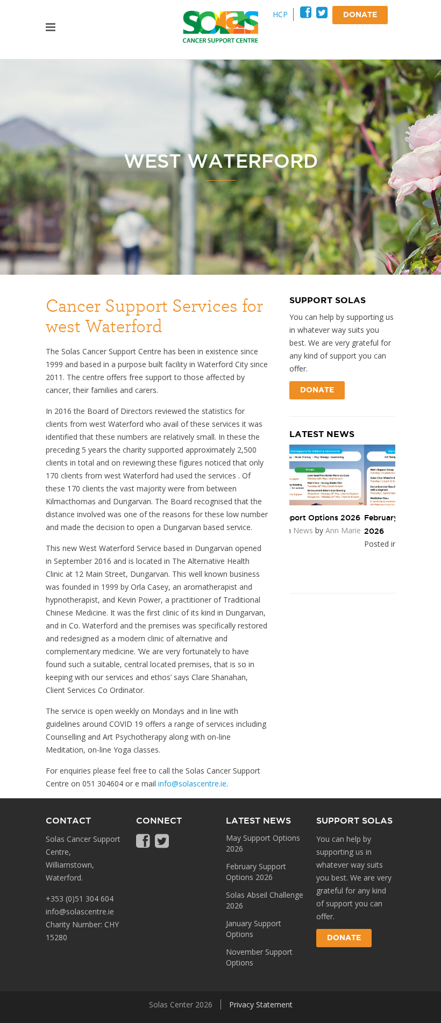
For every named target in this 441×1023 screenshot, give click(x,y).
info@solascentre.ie (192, 783)
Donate (317, 390)
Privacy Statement (261, 1004)
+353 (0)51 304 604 (79, 898)
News (334, 544)
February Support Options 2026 (256, 871)
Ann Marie (374, 544)
